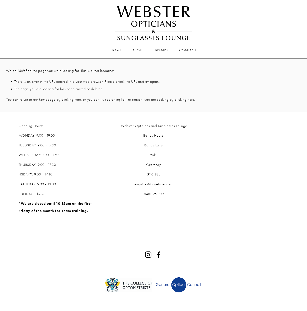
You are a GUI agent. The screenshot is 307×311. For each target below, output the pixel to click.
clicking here (71, 99)
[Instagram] (148, 254)
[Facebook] (158, 254)
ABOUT (138, 50)
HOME (116, 50)
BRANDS (162, 50)
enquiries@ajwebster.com (153, 184)
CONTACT (187, 50)
